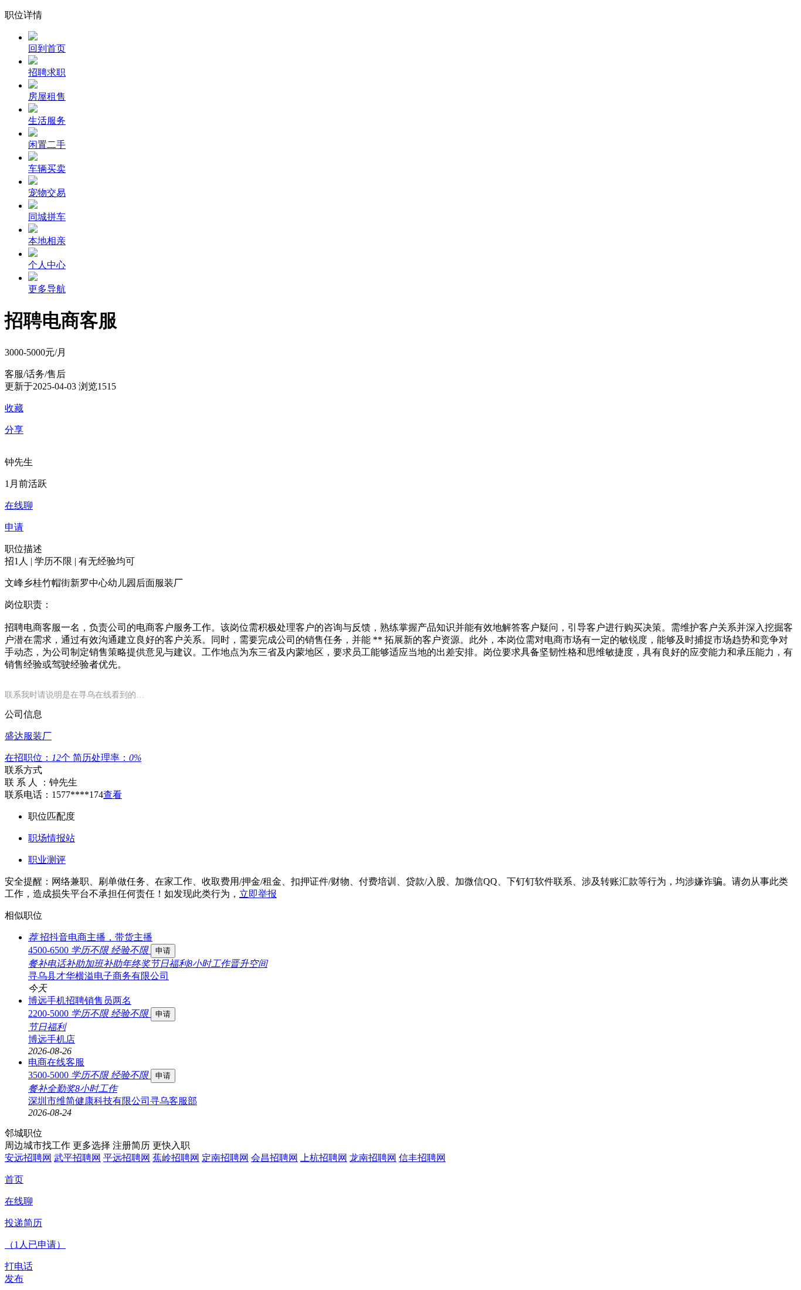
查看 (112, 795)
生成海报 (780, 1199)
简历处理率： (107, 758)
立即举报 (258, 894)
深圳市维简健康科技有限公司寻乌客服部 (112, 1101)
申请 (163, 950)
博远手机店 (51, 1039)
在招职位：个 (39, 758)
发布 (14, 1279)
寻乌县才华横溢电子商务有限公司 (98, 976)
